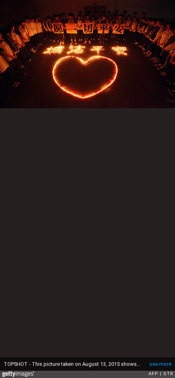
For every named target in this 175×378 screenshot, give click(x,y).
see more (160, 364)
